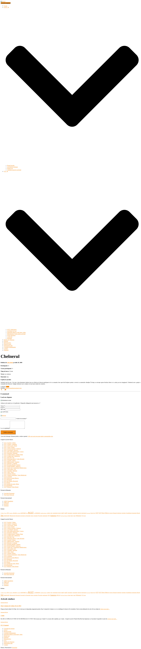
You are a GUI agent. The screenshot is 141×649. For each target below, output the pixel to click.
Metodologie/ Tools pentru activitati (16, 334)
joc (2, 515)
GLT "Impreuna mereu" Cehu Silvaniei (14, 459)
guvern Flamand (113, 513)
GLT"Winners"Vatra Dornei (11, 487)
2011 (8, 513)
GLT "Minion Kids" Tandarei (11, 462)
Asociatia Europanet (9, 493)
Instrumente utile (8, 345)
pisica (32, 515)
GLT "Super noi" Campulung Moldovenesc (15, 468)
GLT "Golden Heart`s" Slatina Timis (13, 454)
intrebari (124, 513)
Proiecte (6, 341)
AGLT (31, 512)
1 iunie (2, 615)
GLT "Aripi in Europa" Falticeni (12, 448)
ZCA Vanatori (5, 625)
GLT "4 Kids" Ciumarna (10, 444)
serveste (19, 388)
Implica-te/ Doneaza (9, 339)
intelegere (119, 513)
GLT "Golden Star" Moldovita (12, 456)
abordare (15, 513)
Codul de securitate (21, 418)
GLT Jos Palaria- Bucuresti (11, 481)
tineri (71, 515)
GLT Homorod (8, 479)
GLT (97, 513)
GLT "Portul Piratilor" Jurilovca (12, 466)
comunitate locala (57, 513)
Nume (3, 406)
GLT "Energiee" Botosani (10, 453)
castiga (7, 388)
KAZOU (6, 504)
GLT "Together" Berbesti (10, 470)
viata (74, 515)
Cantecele (9, 337)
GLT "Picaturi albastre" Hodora (12, 465)
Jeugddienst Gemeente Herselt (133, 513)
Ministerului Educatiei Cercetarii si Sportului (20, 515)
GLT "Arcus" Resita (9, 447)
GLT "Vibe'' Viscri (9, 472)
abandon (11, 513)
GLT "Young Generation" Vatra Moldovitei (15, 475)
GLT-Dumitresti (8, 485)
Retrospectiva (7, 342)
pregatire (36, 515)
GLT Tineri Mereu (104, 513)
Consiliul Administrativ (10, 347)
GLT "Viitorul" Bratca (10, 473)
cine (51, 513)
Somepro (6, 505)
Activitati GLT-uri (11, 331)
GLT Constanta (8, 476)
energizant (83, 513)
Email (3, 407)
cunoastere (69, 513)
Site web (3, 409)
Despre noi (10, 168)
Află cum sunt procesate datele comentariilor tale (40, 436)
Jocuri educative (11, 335)
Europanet (88, 513)
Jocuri (7, 386)
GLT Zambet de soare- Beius (11, 484)
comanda (11, 388)
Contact (6, 348)
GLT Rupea (7, 482)
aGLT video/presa (11, 329)
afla (26, 513)
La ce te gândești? (5, 428)
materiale (6, 515)
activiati (18, 513)
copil (65, 513)
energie (79, 513)
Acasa (5, 6)
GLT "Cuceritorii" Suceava (11, 450)
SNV (49, 515)
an (34, 513)
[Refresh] (3, 415)
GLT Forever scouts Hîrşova (11, 478)
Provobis (40, 515)
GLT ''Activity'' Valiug (10, 442)
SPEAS (58, 515)
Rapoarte (9, 338)
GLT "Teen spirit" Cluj (10, 469)
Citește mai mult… (105, 609)
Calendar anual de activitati (14, 170)
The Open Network (9, 495)
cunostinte (75, 513)
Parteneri (6, 350)
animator (37, 513)
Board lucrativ (11, 165)
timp (69, 515)
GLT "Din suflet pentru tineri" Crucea (14, 451)
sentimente (45, 515)
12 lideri (2, 513)
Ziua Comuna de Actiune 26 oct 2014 (11, 606)
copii (62, 513)
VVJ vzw (84, 515)
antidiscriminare (44, 513)
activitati (23, 513)
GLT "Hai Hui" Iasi (9, 457)
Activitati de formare (12, 167)
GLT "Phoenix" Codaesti (10, 463)
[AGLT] (3, 1)
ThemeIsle (14, 647)
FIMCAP (6, 502)
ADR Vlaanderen (8, 501)
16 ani (5, 513)
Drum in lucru (7, 344)
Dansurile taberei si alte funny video (16, 332)
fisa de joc (93, 513)
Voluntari (78, 515)
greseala (15, 388)
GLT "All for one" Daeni (10, 445)
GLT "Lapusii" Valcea (10, 460)
